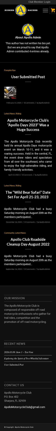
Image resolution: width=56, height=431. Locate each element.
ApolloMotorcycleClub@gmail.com (24, 407)
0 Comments (29, 103)
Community (9, 233)
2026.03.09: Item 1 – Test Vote (18, 352)
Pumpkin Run (10, 70)
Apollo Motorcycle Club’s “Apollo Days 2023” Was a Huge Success (28, 125)
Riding (18, 113)
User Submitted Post (28, 77)
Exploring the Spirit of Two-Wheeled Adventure (26, 358)
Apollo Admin (44, 103)
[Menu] (44, 10)
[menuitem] (39, 2)
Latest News (9, 113)
